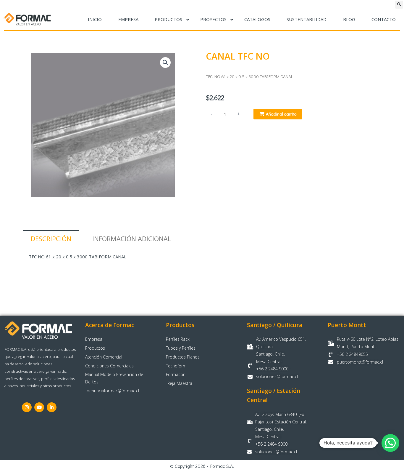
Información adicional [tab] (131, 238)
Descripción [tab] (51, 238)
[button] (399, 5)
